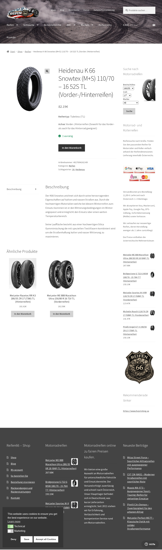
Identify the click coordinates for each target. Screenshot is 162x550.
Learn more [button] (14, 521)
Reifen (10, 24)
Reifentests (105, 24)
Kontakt (11, 37)
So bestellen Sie (52, 24)
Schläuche (28, 24)
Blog (62, 10)
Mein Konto (74, 10)
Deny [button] (13, 539)
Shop (53, 10)
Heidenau (80, 169)
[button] (47, 71)
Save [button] (26, 539)
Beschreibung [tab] (14, 189)
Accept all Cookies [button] (46, 539)
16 (73, 169)
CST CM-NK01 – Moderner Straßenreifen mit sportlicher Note (141, 478)
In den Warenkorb (71, 147)
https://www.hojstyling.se (136, 411)
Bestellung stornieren (23, 482)
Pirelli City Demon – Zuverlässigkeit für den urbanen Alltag (139, 508)
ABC (69, 24)
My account (17, 469)
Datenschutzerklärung (104, 10)
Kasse (86, 10)
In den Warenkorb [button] (22, 313)
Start (12, 51)
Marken (85, 24)
